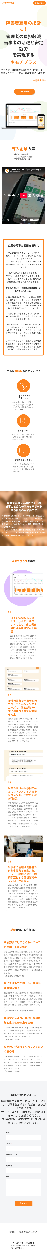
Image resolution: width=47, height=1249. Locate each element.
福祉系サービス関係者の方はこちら (23, 1232)
